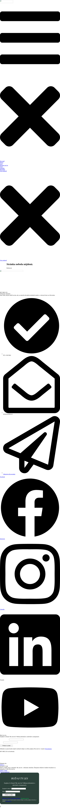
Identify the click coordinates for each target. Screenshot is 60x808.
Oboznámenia (48, 748)
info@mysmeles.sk (4, 772)
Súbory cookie (3, 770)
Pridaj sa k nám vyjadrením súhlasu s (15, 798)
